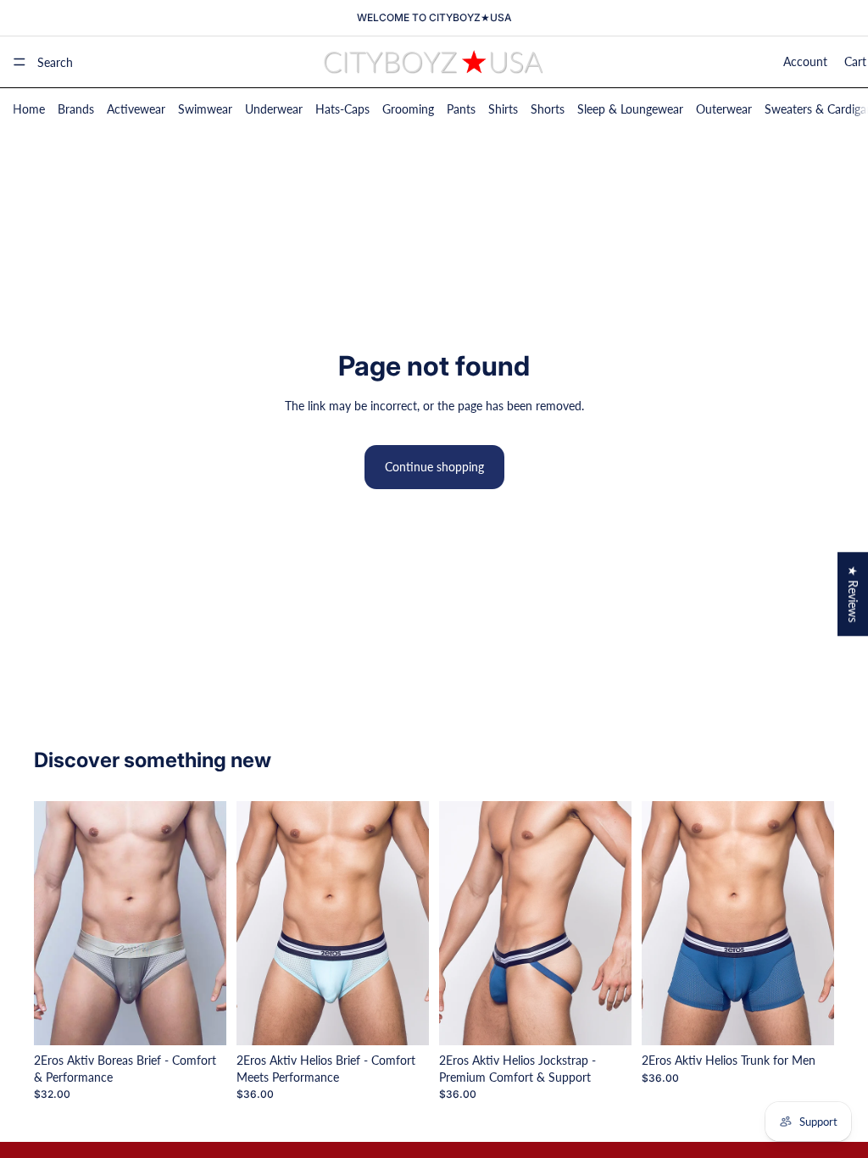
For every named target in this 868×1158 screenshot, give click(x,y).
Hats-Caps (342, 109)
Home (29, 109)
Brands (76, 109)
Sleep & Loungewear (630, 109)
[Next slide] (207, 923)
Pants (461, 109)
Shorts (548, 109)
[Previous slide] (52, 923)
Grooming (408, 109)
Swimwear (205, 109)
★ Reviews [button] (853, 593)
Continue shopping (434, 466)
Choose (214, 1018)
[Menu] (19, 61)
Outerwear (724, 109)
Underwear (274, 109)
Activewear (136, 109)
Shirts (503, 109)
